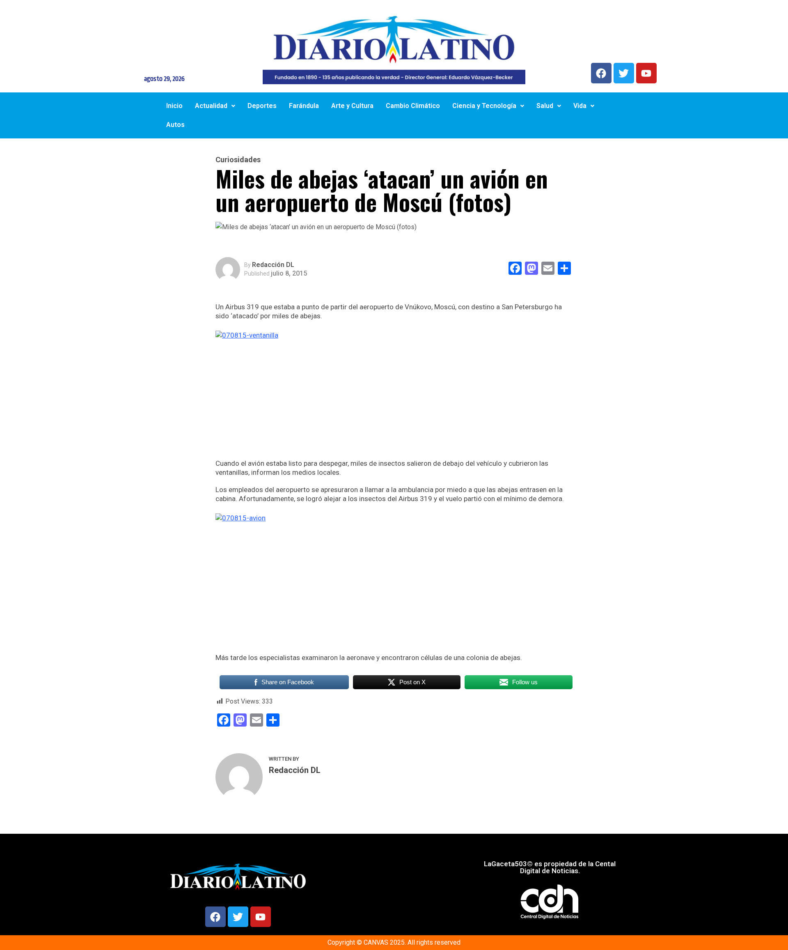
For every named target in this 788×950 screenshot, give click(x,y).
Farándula (304, 106)
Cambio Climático (413, 106)
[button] (215, 106)
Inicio (174, 106)
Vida (579, 106)
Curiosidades (238, 160)
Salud (544, 106)
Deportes (262, 106)
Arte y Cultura (352, 106)
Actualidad (211, 106)
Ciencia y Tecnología (484, 106)
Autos (175, 125)
